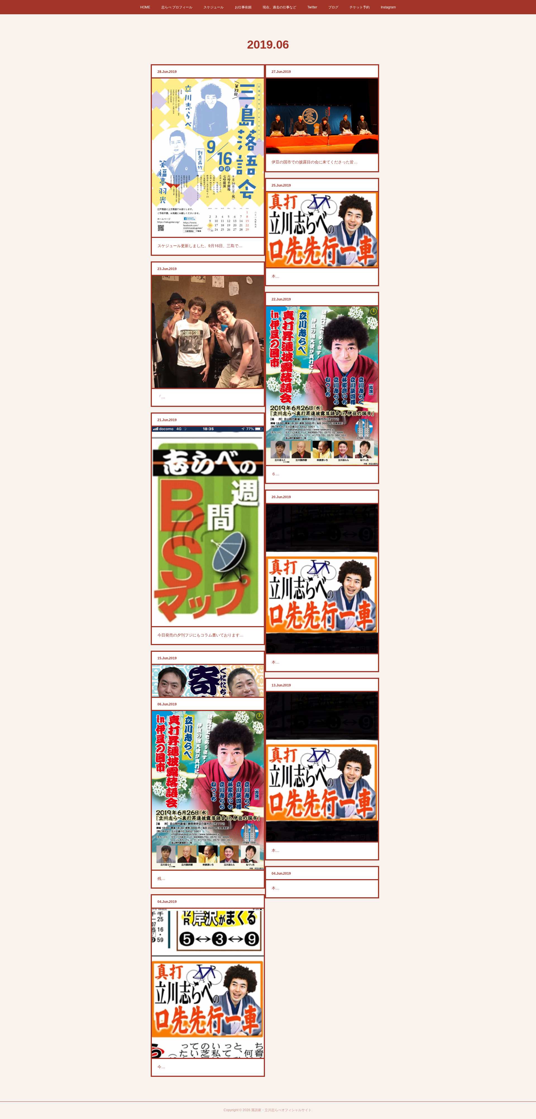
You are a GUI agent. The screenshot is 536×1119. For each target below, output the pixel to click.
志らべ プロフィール (176, 6)
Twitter (312, 6)
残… (161, 878)
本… (275, 276)
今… (161, 1066)
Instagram (388, 6)
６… (275, 473)
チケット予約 (360, 6)
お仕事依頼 (243, 6)
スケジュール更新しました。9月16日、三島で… (199, 245)
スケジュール (214, 6)
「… (161, 396)
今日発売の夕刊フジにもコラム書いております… (200, 635)
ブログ (333, 6)
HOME (145, 6)
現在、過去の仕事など (279, 6)
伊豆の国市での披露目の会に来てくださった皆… (315, 161)
